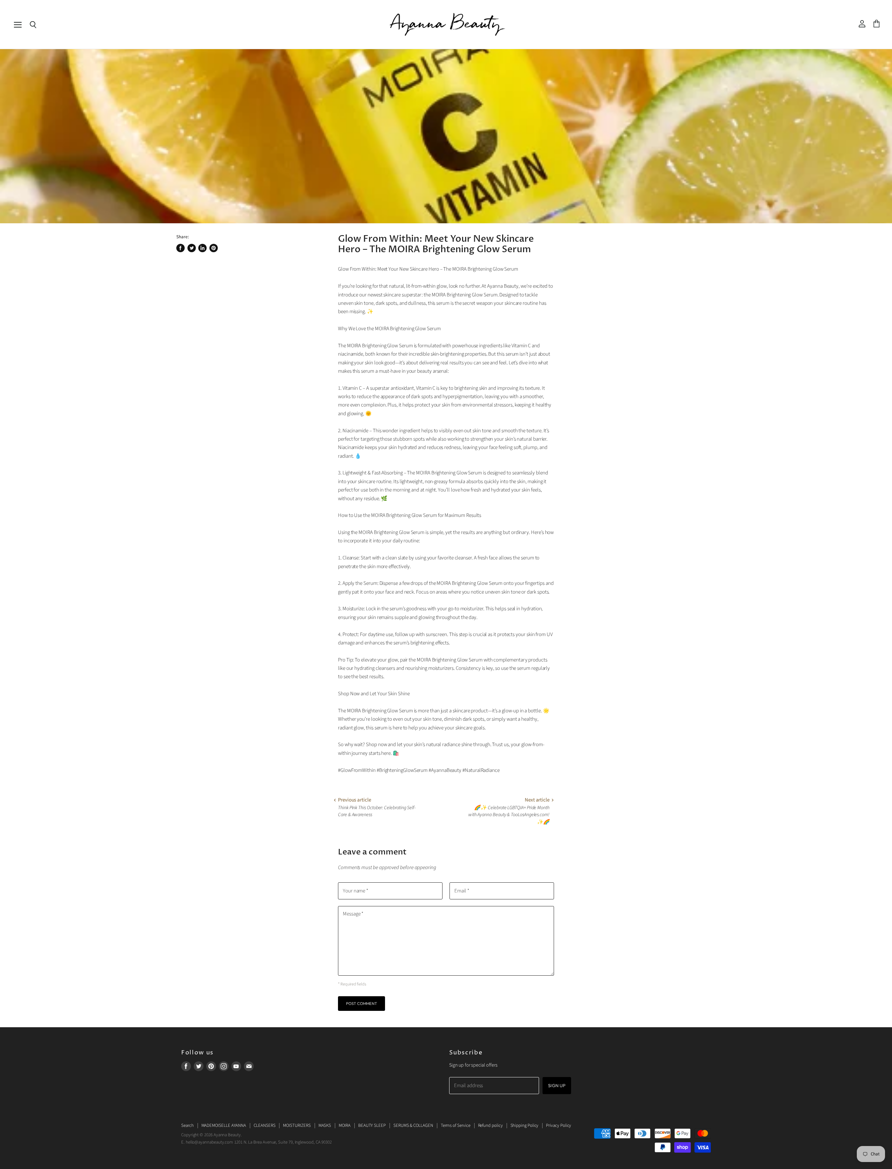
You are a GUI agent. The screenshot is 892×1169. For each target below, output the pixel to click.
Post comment (361, 1003)
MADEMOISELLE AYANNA (223, 1125)
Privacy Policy (558, 1125)
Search (187, 1125)
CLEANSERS (264, 1125)
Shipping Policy (524, 1125)
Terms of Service (455, 1125)
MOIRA (345, 1125)
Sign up (557, 1085)
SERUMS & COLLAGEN (413, 1125)
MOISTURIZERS (296, 1125)
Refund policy (490, 1125)
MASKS (324, 1125)
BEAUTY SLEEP (372, 1125)
